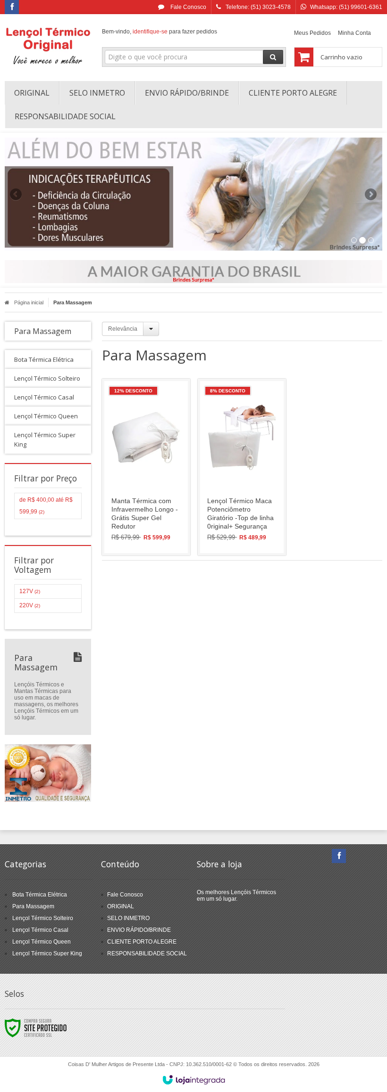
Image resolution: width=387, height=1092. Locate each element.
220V (29, 605)
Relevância (122, 329)
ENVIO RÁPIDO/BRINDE (139, 930)
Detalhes (151, 506)
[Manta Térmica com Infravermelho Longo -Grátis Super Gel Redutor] (146, 467)
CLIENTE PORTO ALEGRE (142, 941)
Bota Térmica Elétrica (39, 894)
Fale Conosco (187, 7)
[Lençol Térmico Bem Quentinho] (48, 45)
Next (372, 190)
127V (29, 591)
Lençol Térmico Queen (41, 941)
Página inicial (28, 302)
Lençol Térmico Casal (40, 930)
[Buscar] (273, 57)
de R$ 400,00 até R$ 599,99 (46, 506)
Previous (16, 194)
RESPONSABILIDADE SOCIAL (147, 953)
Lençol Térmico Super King (47, 953)
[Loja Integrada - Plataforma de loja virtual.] (193, 1080)
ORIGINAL (120, 906)
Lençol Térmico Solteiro (42, 918)
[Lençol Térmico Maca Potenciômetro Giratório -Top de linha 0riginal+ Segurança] (242, 467)
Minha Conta (354, 33)
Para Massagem (33, 906)
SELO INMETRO (128, 918)
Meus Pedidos (312, 33)
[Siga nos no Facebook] (12, 7)
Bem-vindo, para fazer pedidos (159, 31)
